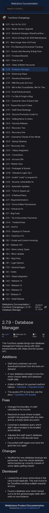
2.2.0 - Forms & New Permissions (21, 204)
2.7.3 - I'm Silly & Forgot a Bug (19, 96)
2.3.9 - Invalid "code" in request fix (21, 177)
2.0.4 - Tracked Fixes (15, 222)
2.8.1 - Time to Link (14, 60)
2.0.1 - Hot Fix (12, 227)
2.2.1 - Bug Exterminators (17, 200)
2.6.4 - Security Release (17, 123)
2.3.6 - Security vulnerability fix (20, 182)
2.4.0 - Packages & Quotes (18, 168)
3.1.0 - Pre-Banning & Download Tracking (24, 47)
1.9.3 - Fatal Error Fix (15, 236)
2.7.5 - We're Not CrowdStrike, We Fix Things (26, 87)
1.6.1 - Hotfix (11, 272)
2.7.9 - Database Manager (17, 69)
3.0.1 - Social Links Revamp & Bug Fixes (24, 51)
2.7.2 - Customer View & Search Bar (22, 101)
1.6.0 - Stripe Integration (16, 276)
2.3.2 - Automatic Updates (18, 186)
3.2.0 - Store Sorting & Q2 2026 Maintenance (26, 38)
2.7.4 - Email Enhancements (18, 92)
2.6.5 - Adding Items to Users (19, 119)
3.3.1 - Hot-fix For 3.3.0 (16, 24)
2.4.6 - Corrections (14, 155)
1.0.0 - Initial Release (15, 299)
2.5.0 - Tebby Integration (17, 150)
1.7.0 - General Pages (15, 267)
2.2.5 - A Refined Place (16, 195)
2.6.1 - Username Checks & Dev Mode (23, 137)
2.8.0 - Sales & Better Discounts (20, 65)
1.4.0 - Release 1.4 (14, 281)
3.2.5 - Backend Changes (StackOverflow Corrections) (27, 33)
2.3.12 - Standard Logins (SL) (19, 173)
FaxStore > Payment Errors (30, 387)
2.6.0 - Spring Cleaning (16, 141)
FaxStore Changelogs (19, 17)
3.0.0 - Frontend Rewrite (17, 56)
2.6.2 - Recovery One (15, 132)
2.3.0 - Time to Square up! (18, 191)
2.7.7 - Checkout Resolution (18, 78)
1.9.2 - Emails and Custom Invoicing (22, 240)
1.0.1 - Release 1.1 (13, 294)
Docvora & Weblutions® (30, 508)
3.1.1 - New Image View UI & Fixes (21, 42)
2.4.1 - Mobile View (14, 164)
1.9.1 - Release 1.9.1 (14, 245)
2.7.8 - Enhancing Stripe (16, 74)
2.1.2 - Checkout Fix (14, 209)
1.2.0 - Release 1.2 (14, 290)
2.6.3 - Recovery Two (15, 128)
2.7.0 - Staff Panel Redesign (18, 110)
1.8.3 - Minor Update (15, 254)
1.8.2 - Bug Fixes (13, 258)
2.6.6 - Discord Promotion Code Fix (22, 114)
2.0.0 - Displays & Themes (18, 231)
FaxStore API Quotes (25, 394)
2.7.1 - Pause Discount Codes (19, 105)
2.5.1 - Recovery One (15, 146)
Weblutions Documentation (24, 3)
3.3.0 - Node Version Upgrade (19, 29)
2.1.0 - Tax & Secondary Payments (21, 218)
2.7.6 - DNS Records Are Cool (19, 83)
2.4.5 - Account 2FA (14, 159)
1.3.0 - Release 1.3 (14, 285)
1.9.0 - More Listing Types (17, 249)
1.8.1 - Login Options (15, 263)
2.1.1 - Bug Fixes (13, 213)
